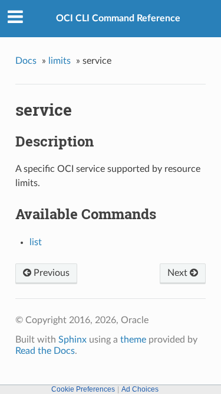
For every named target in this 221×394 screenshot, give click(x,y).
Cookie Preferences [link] (83, 389)
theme (133, 339)
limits (59, 61)
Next (178, 273)
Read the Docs (45, 351)
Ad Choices (140, 389)
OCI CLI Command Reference (118, 18)
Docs (26, 61)
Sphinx (72, 339)
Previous (50, 273)
